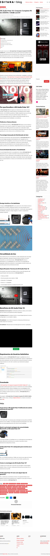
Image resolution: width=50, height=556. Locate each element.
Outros (39, 212)
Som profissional (16, 492)
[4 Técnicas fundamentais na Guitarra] (42, 172)
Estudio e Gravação (41, 207)
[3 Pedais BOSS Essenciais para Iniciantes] (42, 154)
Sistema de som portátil (3, 491)
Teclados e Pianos (41, 216)
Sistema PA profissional (11, 491)
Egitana (39, 205)
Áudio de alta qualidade (12, 483)
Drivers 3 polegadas (29, 485)
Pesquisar (38, 79)
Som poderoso (11, 492)
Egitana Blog (5, 553)
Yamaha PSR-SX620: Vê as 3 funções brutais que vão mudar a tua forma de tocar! (44, 22)
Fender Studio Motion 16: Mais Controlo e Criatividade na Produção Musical (44, 34)
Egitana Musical (16, 397)
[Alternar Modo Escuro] (49, 2)
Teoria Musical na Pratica (43, 217)
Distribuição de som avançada (21, 485)
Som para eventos (28, 491)
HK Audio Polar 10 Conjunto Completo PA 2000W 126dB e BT (14, 385)
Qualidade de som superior (21, 488)
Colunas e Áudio (41, 202)
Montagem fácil (9, 488)
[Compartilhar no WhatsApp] (7, 498)
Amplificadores (41, 199)
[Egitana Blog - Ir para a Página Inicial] (11, 2)
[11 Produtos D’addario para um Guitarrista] (42, 133)
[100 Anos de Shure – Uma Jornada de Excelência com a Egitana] (42, 111)
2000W (7, 483)
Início (1, 8)
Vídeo (39, 219)
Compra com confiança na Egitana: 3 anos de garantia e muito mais (44, 28)
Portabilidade (14, 488)
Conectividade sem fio (24, 483)
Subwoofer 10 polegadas (23, 492)
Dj (38, 204)
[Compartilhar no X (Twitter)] (14, 498)
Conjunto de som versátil (11, 485)
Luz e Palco (40, 210)
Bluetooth (18, 483)
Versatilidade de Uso (4, 41)
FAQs (1, 47)
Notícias (41, 2)
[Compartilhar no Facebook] (11, 498)
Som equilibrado (22, 491)
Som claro (17, 491)
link (3, 399)
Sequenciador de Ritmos (42, 215)
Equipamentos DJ (41, 206)
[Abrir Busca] (47, 2)
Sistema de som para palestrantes (22, 489)
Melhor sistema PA (3, 488)
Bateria (39, 201)
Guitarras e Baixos (28, 2)
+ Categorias (36, 2)
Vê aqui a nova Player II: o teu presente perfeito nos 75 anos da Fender (44, 11)
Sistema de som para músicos (12, 489)
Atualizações (40, 200)
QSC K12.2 (25, 520)
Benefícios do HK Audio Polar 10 (6, 43)
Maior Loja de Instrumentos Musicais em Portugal (45, 542)
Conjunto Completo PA (3, 485)
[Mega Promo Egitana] (16, 66)
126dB (4, 483)
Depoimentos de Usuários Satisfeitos (6, 44)
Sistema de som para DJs (3, 489)
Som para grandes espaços (4, 492)
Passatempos (40, 214)
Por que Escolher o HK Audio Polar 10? (7, 40)
